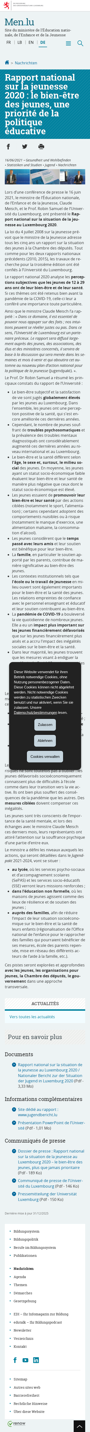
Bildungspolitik (26, 1239)
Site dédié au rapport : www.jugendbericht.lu (38, 1112)
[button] (68, 43)
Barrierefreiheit (26, 1395)
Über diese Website (29, 1411)
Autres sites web (27, 1387)
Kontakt (20, 1346)
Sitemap (20, 1379)
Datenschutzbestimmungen (35, 712)
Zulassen (45, 725)
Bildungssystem (26, 1231)
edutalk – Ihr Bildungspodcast (38, 1322)
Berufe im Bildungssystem (35, 1247)
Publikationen (25, 1255)
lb (20, 42)
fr (8, 42)
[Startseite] (7, 63)
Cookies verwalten (45, 756)
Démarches (23, 1293)
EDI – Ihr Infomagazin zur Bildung (41, 1314)
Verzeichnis (23, 1338)
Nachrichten (26, 63)
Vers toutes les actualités (32, 1016)
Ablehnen (45, 741)
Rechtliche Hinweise (31, 1403)
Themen (20, 1284)
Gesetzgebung (25, 1301)
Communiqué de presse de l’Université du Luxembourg (50, 1183)
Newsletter (22, 1330)
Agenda (20, 1276)
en (31, 42)
